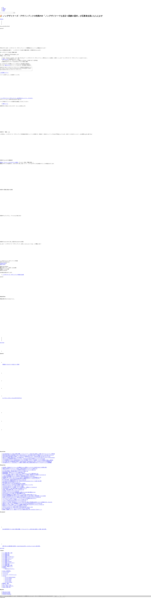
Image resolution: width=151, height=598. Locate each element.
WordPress (4, 567)
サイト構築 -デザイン (6, 559)
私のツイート (7, 65)
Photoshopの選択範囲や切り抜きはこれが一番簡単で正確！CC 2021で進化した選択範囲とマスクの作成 (24, 495)
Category (4, 8)
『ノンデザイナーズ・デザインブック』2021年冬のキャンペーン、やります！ (16, 98)
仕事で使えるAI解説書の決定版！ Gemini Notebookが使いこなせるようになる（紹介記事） (21, 546)
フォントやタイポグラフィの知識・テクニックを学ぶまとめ (15, 499)
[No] (65, 596)
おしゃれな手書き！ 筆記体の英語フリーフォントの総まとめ (15, 471)
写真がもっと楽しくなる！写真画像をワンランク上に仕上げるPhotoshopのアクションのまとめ (22, 503)
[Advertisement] (75, 38)
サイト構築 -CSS (5, 560)
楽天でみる (2, 264)
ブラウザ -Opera (8, 579)
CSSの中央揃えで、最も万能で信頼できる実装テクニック (14, 488)
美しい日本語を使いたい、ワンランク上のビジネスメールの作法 (16, 508)
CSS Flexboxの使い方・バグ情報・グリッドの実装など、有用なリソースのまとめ (19, 487)
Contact (3, 9)
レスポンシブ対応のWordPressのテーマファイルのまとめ (14, 500)
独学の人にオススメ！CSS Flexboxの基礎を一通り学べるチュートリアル (17, 484)
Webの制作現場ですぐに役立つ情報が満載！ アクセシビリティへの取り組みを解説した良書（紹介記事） (24, 529)
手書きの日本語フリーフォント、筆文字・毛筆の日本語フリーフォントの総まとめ (19, 468)
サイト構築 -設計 (5, 554)
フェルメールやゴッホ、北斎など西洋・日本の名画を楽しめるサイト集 (17, 507)
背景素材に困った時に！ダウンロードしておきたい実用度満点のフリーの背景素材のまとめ (21, 477)
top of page (2, 342)
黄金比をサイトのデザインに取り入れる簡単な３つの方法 (14, 505)
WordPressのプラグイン (9, 568)
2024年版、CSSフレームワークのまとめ (10, 490)
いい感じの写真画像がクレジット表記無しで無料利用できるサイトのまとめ (18, 476)
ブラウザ (4, 575)
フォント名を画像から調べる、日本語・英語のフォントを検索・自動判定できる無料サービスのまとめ (24, 474)
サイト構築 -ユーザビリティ (8, 556)
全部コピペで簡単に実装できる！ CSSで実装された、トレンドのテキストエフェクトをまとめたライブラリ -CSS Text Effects (28, 457)
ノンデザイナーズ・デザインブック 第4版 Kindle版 (13, 274)
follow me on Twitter (6, 591)
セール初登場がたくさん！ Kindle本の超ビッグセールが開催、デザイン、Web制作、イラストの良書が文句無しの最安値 (27, 460)
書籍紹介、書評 (5, 583)
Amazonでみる (3, 263)
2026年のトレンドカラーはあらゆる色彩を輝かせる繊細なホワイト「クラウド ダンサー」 (21, 478)
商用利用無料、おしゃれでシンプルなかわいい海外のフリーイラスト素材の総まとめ (20, 473)
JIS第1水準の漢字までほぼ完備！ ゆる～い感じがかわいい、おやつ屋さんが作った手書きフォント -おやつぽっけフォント (28, 455)
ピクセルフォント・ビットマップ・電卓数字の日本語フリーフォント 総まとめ (19, 469)
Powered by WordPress (6, 594)
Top (3, 7)
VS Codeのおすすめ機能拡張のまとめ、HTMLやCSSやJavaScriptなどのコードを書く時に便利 (21, 481)
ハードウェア (5, 573)
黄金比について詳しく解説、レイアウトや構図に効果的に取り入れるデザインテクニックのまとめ (23, 504)
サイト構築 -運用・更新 (7, 565)
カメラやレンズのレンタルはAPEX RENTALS (12, 398)
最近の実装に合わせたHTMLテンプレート (11, 482)
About (3, 10)
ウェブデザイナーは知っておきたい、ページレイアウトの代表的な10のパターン (19, 498)
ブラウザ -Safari (8, 580)
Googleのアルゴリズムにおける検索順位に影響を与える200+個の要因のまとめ (18, 492)
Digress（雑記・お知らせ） (8, 585)
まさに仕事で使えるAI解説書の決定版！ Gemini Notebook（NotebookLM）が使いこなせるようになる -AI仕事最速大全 (27, 461)
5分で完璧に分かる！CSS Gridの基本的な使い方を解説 (13, 483)
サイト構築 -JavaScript (6, 561)
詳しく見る (62, 596)
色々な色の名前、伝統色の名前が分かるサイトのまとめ (14, 479)
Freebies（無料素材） (6, 570)
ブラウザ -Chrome (8, 582)
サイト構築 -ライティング (7, 557)
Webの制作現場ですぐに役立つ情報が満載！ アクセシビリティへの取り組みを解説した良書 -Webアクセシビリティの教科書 (28, 453)
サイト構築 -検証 (5, 564)
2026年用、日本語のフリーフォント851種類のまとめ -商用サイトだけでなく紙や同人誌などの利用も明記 (24, 467)
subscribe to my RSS (6, 592)
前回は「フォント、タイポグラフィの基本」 (9, 162)
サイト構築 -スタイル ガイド (8, 562)
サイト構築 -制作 (5, 555)
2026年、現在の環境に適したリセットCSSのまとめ (13, 489)
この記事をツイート (4, 72)
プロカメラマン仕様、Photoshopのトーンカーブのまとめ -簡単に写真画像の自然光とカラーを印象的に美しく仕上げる (27, 502)
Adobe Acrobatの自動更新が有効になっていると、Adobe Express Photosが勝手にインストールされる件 (23, 458)
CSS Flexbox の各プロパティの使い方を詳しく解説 (13, 485)
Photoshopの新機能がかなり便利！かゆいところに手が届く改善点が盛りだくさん (19, 494)
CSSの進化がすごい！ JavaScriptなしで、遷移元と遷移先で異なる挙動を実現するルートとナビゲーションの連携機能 (27, 462)
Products (1, 19)
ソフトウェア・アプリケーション (9, 574)
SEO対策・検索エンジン (7, 566)
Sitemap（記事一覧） (6, 587)
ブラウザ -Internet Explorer (10, 577)
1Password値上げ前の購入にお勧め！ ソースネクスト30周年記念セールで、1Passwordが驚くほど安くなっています (26, 456)
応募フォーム (5, 59)
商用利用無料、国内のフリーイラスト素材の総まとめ (13, 472)
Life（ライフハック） (6, 584)
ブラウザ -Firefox (8, 578)
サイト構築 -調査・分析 (7, 552)
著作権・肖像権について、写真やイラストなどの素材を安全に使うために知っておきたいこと (22, 509)
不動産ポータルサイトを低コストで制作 (10, 364)
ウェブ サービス (5, 572)
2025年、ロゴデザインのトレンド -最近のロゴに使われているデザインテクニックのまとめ (21, 497)
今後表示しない (57, 596)
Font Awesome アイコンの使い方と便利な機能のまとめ (13, 493)
